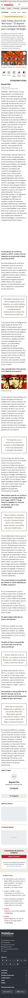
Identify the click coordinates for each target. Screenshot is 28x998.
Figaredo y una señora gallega (14, 911)
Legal (3, 980)
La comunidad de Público (10, 949)
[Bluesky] (17, 960)
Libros (19, 12)
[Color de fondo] (24, 72)
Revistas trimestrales (7, 975)
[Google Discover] (6, 960)
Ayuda (5, 951)
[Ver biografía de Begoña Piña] (14, 776)
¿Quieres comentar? (14, 856)
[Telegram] (6, 964)
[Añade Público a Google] (2, 960)
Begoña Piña (6, 84)
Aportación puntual (8, 944)
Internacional (24, 8)
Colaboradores (5, 978)
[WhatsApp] (14, 964)
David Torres (9, 913)
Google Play (8, 991)
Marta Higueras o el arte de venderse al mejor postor (13, 919)
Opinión (9, 8)
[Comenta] (9, 72)
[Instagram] (21, 960)
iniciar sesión (10, 866)
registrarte (18, 866)
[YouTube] (25, 960)
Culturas (4, 12)
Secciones (4, 970)
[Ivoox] (17, 964)
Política (3, 8)
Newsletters (6, 942)
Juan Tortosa (9, 923)
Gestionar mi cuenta (9, 940)
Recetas (13, 12)
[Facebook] (10, 960)
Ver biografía (14, 788)
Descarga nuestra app (7, 987)
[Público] (11, 4)
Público (7, 933)
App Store (21, 991)
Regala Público (7, 947)
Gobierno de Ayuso (12, 1)
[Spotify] (10, 964)
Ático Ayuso (20, 1)
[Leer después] (14, 72)
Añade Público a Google (19, 80)
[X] (14, 960)
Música (24, 12)
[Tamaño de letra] (19, 72)
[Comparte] (4, 72)
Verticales (4, 973)
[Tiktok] (2, 964)
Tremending (16, 8)
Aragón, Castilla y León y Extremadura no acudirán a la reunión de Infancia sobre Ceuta (14, 893)
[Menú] (2, 5)
